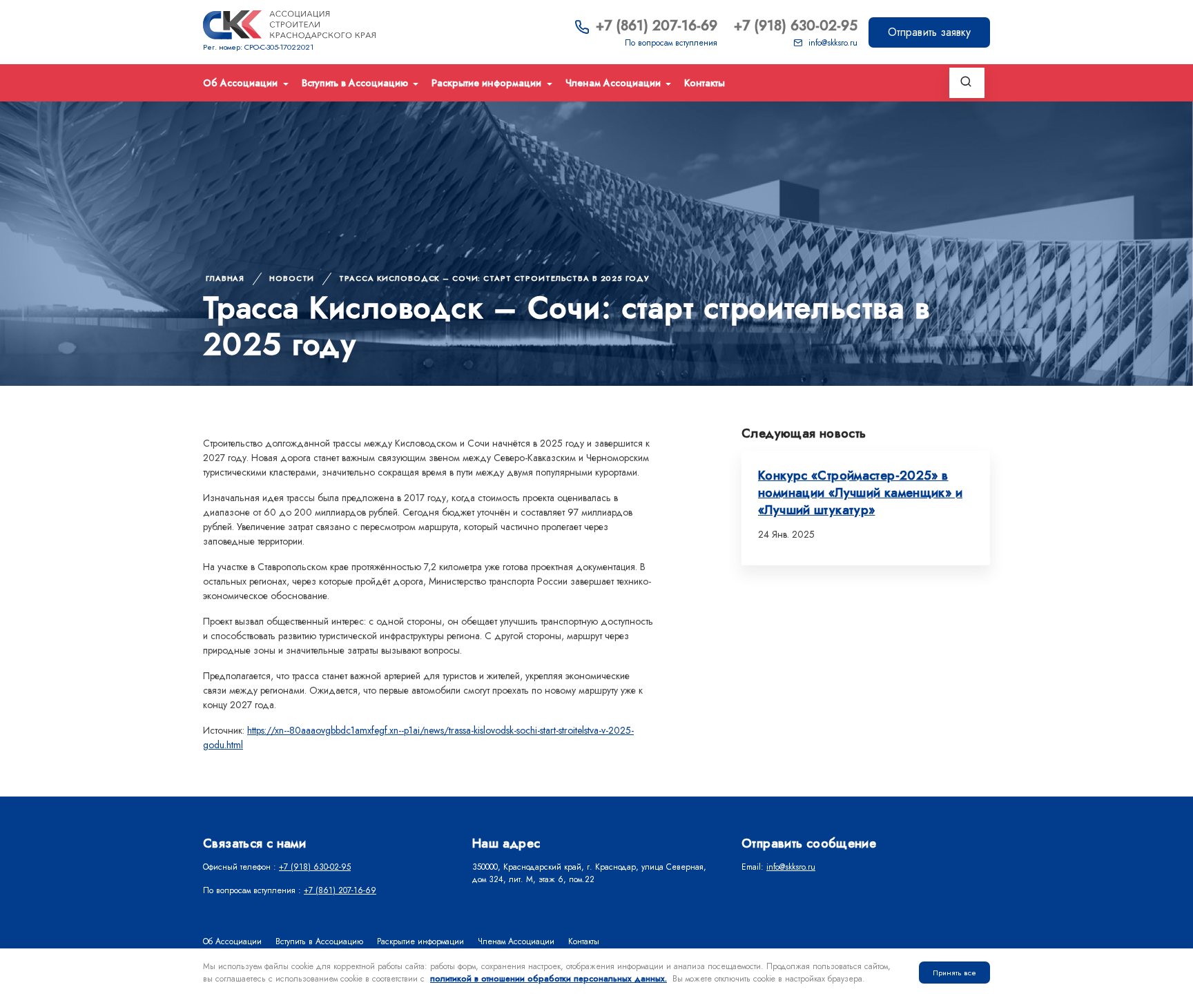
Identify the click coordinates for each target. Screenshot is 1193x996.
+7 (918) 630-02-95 (795, 26)
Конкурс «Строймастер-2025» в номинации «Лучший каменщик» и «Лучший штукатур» (860, 493)
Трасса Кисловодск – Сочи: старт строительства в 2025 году (493, 278)
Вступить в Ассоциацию (356, 83)
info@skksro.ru (832, 43)
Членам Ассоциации (614, 83)
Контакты (704, 83)
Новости (291, 278)
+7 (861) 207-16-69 (656, 26)
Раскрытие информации (487, 83)
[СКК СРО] (289, 24)
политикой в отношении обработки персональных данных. (548, 979)
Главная (225, 278)
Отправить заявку (929, 32)
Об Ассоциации (241, 83)
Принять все (954, 972)
